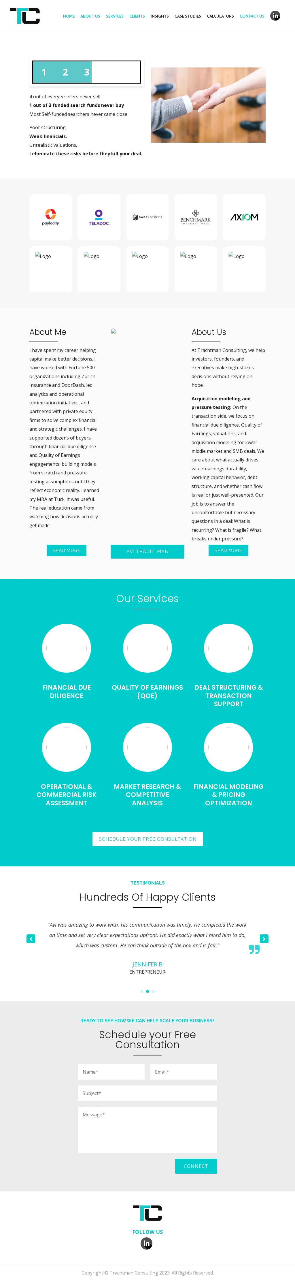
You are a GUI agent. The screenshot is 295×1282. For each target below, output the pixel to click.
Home (69, 16)
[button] (264, 938)
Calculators (220, 16)
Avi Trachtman (147, 551)
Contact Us (252, 16)
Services (115, 16)
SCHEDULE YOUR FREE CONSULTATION (147, 839)
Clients (137, 16)
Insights (160, 16)
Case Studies (188, 16)
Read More (66, 550)
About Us (90, 16)
